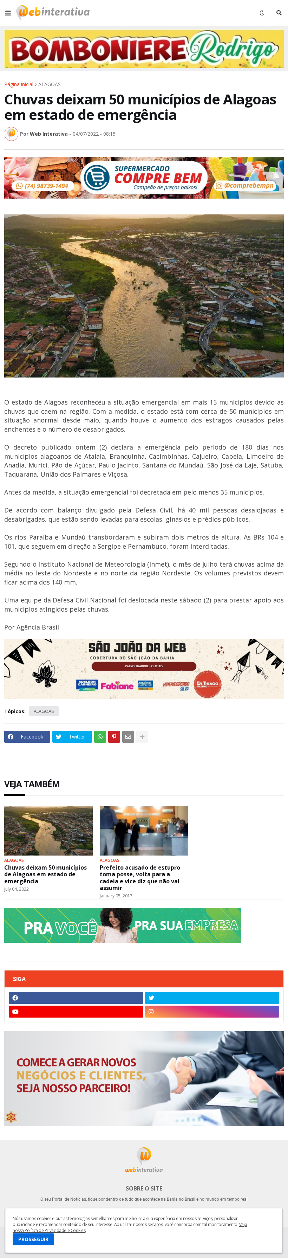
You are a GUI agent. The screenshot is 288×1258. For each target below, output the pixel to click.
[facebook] (76, 998)
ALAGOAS (49, 84)
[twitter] (212, 998)
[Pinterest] (114, 737)
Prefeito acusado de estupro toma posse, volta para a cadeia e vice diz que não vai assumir (140, 877)
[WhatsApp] (100, 737)
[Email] (128, 737)
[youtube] (76, 1012)
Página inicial (18, 84)
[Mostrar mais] (142, 737)
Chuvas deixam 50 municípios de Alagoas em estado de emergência (45, 874)
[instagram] (212, 1012)
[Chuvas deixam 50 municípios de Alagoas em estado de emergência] (48, 831)
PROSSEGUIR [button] (33, 1239)
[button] (8, 13)
